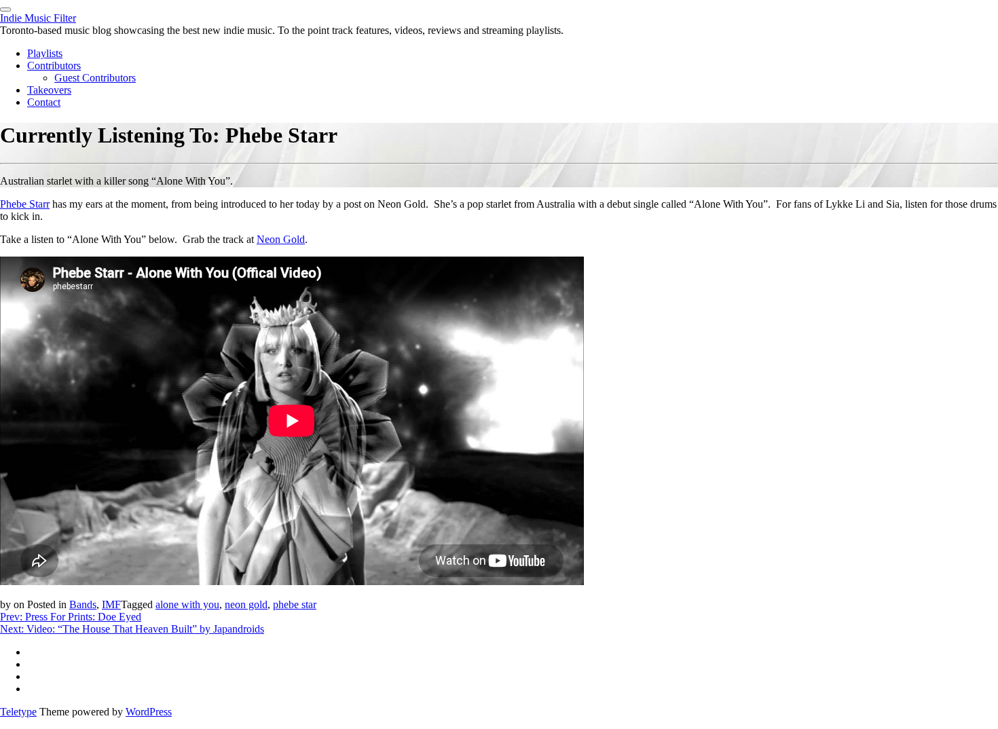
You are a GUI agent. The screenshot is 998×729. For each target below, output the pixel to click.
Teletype (18, 711)
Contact (43, 102)
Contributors (54, 65)
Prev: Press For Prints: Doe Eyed (70, 616)
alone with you (187, 604)
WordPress (149, 711)
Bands (82, 604)
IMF (111, 604)
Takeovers (49, 90)
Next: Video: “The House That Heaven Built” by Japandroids (132, 629)
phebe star (294, 604)
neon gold (246, 604)
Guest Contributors (95, 77)
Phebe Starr (25, 204)
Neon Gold (281, 239)
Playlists (44, 53)
